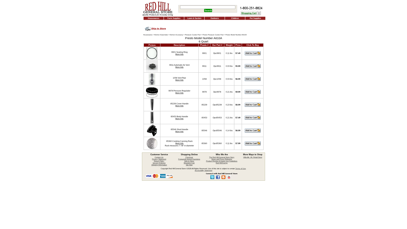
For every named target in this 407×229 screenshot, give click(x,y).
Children (235, 18)
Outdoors (214, 18)
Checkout (189, 157)
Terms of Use (240, 169)
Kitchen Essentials (161, 35)
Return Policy (159, 161)
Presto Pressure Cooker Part (213, 35)
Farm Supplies (173, 18)
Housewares (153, 18)
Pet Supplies (255, 18)
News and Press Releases (221, 159)
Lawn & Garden (194, 18)
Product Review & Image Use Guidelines (221, 161)
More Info (179, 54)
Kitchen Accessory (176, 35)
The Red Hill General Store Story (221, 157)
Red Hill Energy (222, 163)
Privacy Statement (159, 159)
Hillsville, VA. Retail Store (252, 157)
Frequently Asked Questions (189, 159)
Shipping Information (159, 165)
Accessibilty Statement (203, 170)
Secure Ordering (159, 163)
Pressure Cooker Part (193, 35)
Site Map (189, 165)
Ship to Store (189, 161)
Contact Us (159, 157)
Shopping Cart (189, 163)
